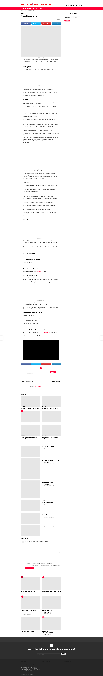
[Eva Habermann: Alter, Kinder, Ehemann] (30, 602)
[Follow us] (77, 8)
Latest (67, 5)
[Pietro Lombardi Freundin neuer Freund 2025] (30, 430)
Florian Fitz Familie (46, 515)
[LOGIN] (81, 8)
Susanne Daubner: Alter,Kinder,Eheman (47, 632)
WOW (45, 8)
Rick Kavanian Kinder (47, 482)
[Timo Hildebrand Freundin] (30, 623)
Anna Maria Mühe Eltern (48, 502)
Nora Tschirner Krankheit (48, 446)
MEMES (41, 8)
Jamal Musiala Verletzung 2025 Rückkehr (50, 438)
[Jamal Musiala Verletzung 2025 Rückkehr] (51, 430)
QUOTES (37, 8)
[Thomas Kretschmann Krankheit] (30, 468)
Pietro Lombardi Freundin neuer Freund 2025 (29, 438)
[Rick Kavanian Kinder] (30, 489)
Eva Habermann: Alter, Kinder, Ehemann (28, 611)
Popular (72, 5)
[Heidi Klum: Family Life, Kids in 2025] (30, 401)
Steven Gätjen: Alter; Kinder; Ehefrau (51, 591)
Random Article (23, 0)
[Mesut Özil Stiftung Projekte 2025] (51, 401)
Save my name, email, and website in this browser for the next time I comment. (39, 563)
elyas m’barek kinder (26, 423)
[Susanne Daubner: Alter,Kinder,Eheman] (51, 623)
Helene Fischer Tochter (48, 423)
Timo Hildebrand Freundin (27, 631)
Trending (80, 5)
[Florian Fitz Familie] (30, 518)
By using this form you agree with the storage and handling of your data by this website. (43, 565)
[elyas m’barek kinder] (30, 416)
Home (24, 8)
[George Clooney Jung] (30, 530)
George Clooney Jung (47, 526)
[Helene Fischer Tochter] (51, 416)
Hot (76, 5)
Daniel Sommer (40, 271)
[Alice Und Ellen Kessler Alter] (30, 583)
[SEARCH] (79, 8)
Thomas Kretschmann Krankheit (50, 460)
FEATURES (29, 8)
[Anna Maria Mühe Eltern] (30, 505)
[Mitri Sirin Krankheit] (51, 602)
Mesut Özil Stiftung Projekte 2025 (50, 408)
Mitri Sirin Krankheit (47, 610)
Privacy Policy (66, 665)
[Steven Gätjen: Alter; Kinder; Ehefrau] (51, 583)
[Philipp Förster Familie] (1, 338)
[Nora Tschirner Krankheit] (30, 451)
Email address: (38, 371)
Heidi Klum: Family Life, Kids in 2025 (30, 408)
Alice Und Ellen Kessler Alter (28, 591)
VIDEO (33, 8)
